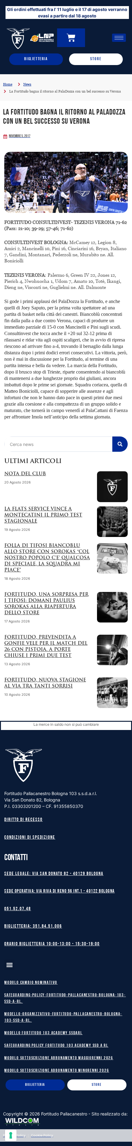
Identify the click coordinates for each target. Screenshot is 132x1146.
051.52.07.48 (17, 909)
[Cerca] (120, 444)
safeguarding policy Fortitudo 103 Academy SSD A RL (56, 1045)
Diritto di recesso (23, 820)
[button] (9, 965)
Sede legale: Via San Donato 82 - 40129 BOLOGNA (53, 874)
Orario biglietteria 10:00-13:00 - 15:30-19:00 (52, 944)
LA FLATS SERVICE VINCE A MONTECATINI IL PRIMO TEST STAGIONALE (43, 515)
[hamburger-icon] (119, 38)
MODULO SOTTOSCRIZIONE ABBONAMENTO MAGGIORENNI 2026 (58, 1058)
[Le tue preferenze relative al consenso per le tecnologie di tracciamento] (11, 1135)
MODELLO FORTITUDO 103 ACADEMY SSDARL (43, 1033)
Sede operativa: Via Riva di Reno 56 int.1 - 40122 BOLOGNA (59, 891)
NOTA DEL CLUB (25, 474)
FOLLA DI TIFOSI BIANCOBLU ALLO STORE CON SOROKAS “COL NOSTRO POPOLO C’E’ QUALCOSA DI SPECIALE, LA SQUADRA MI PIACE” (47, 558)
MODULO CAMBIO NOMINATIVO (30, 982)
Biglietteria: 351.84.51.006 (33, 926)
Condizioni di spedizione (29, 837)
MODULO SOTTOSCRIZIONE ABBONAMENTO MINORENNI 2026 (56, 1070)
